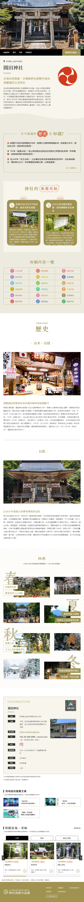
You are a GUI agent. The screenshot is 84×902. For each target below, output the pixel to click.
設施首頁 (6, 52)
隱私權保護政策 (74, 888)
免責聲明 (60, 888)
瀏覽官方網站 (71, 52)
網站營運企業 (62, 891)
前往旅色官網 (75, 4)
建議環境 (48, 891)
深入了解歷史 (70, 168)
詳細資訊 (28, 52)
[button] (71, 45)
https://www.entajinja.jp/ (29, 732)
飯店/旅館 (67, 838)
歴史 (14, 52)
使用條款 (48, 888)
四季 (20, 52)
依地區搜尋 (60, 4)
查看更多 (77, 828)
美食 (42, 838)
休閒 (17, 838)
